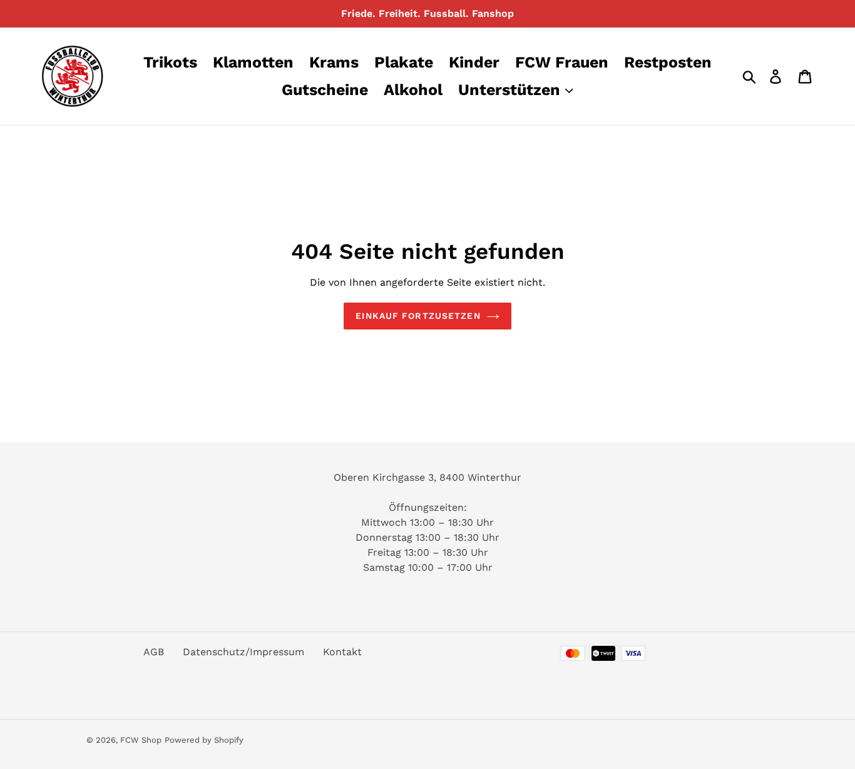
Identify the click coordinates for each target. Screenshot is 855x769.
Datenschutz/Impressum (243, 652)
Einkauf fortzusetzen (418, 316)
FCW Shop (140, 740)
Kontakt (342, 652)
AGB (153, 652)
